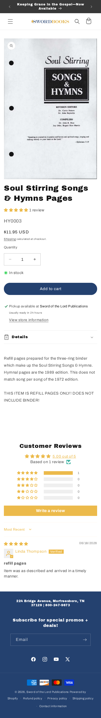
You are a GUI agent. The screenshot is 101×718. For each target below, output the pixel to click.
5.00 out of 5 (64, 456)
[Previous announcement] (9, 6)
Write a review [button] (50, 510)
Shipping (10, 239)
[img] (16, 544)
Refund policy (32, 698)
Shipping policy (83, 698)
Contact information (53, 706)
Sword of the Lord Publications (47, 691)
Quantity (10, 247)
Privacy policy (57, 698)
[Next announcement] (91, 6)
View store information (28, 320)
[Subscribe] (84, 640)
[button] (10, 21)
